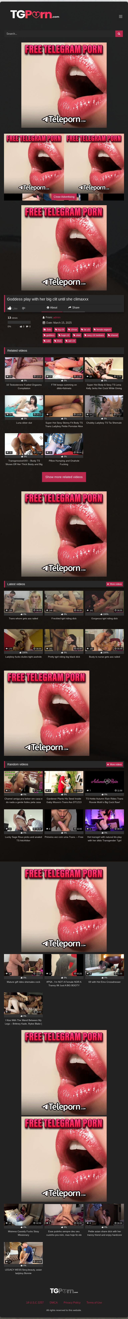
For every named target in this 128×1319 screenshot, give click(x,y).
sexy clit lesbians (95, 335)
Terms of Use (94, 1302)
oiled (78, 335)
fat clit (87, 329)
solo (48, 341)
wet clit (71, 341)
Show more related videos (64, 477)
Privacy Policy (72, 1302)
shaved (114, 335)
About (53, 307)
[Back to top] (117, 1309)
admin (56, 317)
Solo (49, 329)
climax (74, 329)
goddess (50, 335)
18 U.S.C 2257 (35, 1302)
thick (59, 341)
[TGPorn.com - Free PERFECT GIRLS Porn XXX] (64, 14)
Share (76, 307)
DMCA (54, 1302)
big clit (61, 329)
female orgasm (103, 329)
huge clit (65, 335)
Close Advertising (64, 196)
